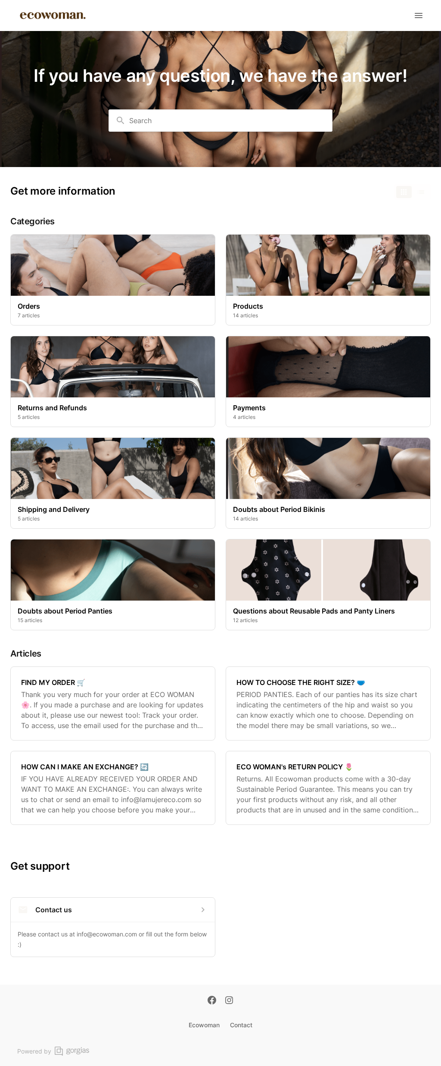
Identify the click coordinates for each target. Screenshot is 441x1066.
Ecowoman (204, 1025)
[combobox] (220, 120)
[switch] (412, 192)
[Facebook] (212, 1001)
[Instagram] (229, 1001)
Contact (241, 1025)
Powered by (34, 1051)
